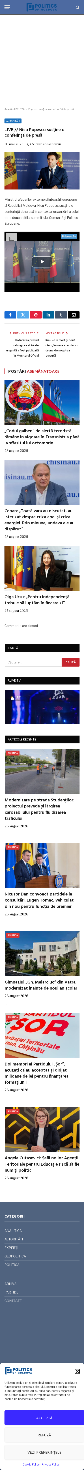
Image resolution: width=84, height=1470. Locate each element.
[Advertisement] (42, 61)
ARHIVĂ (10, 1284)
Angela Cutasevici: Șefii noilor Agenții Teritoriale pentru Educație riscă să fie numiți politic (42, 1164)
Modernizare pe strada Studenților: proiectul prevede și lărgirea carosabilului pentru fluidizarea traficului (39, 809)
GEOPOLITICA (15, 1256)
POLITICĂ (13, 753)
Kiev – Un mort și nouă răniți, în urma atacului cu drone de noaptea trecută (61, 348)
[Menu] (7, 7)
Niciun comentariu (46, 144)
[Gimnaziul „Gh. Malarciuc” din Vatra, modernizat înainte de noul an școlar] (42, 953)
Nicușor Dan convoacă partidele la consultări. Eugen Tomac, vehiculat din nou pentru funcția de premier (39, 900)
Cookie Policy (31, 1464)
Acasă (8, 109)
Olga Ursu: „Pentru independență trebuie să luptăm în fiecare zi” (36, 600)
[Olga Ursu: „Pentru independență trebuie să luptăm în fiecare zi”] (42, 568)
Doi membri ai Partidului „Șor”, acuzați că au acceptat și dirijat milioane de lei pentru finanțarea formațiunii (37, 1073)
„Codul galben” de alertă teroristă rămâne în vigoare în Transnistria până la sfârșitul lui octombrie (42, 437)
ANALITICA (13, 1231)
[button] (77, 1371)
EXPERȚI (11, 1248)
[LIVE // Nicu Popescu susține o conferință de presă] (42, 171)
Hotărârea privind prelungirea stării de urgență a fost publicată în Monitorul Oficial (22, 348)
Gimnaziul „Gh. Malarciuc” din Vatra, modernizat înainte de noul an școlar (41, 985)
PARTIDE (11, 1292)
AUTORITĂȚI (13, 121)
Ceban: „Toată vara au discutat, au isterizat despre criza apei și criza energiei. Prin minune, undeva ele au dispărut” (39, 520)
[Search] (77, 7)
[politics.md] (42, 7)
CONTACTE (13, 1301)
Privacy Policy (50, 1464)
